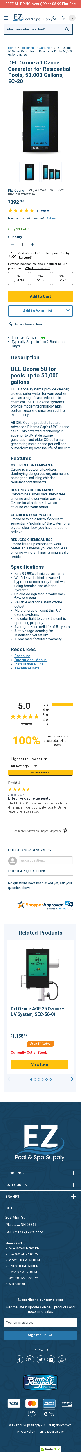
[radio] (58, 704)
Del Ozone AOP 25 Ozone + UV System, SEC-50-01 (37, 1011)
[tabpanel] (40, 1007)
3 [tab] (39, 1079)
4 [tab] (43, 1079)
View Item (39, 1064)
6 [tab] (50, 1079)
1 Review (42, 211)
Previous (8, 1079)
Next (72, 1079)
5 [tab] (46, 1079)
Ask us (51, 218)
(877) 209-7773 (57, 4)
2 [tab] (35, 1079)
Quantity (15, 237)
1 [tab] (31, 1079)
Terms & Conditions (51, 1431)
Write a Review (40, 772)
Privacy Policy (26, 1431)
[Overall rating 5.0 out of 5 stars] (21, 211)
